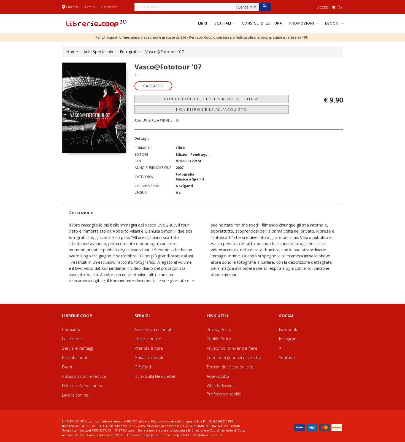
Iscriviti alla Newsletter (155, 376)
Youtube (287, 357)
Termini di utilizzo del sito (230, 367)
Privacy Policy (219, 329)
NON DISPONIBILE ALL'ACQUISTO (211, 109)
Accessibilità (218, 376)
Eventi (90, 7)
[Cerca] (264, 7)
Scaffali (223, 23)
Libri (202, 23)
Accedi (323, 7)
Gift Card (142, 367)
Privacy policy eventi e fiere (232, 348)
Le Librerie (72, 338)
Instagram (288, 338)
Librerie (72, 7)
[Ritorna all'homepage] (96, 23)
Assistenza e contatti (154, 329)
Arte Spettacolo (98, 51)
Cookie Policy (219, 338)
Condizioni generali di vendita (234, 357)
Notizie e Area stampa (82, 385)
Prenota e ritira (148, 348)
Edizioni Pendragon (193, 154)
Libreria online (147, 338)
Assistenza (109, 7)
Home (72, 51)
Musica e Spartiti (191, 179)
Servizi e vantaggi (78, 348)
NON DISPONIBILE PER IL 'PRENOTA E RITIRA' (211, 98)
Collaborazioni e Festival (84, 376)
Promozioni (302, 23)
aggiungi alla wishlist (154, 120)
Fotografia (130, 51)
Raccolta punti (75, 357)
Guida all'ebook (148, 357)
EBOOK (333, 23)
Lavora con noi (75, 395)
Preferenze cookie (224, 394)
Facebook (288, 329)
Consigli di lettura (262, 23)
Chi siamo (71, 329)
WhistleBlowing (220, 385)
